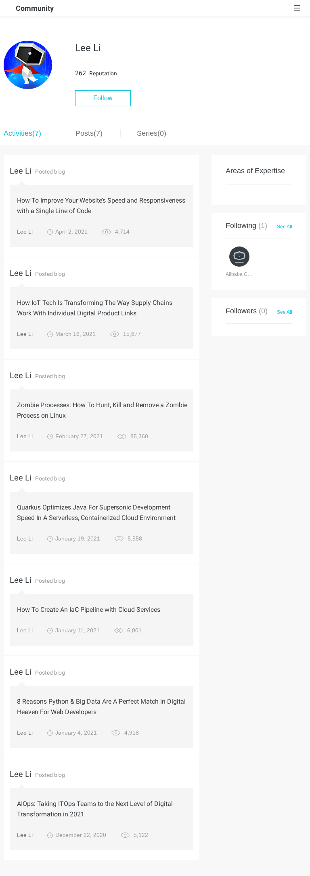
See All (284, 227)
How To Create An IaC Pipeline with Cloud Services (88, 609)
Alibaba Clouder (244, 274)
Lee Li (25, 231)
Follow (103, 98)
